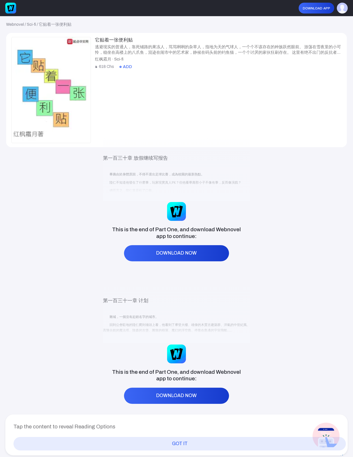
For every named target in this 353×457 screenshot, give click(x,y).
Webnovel (15, 24)
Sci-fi (31, 24)
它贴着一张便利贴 (55, 24)
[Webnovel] (10, 8)
